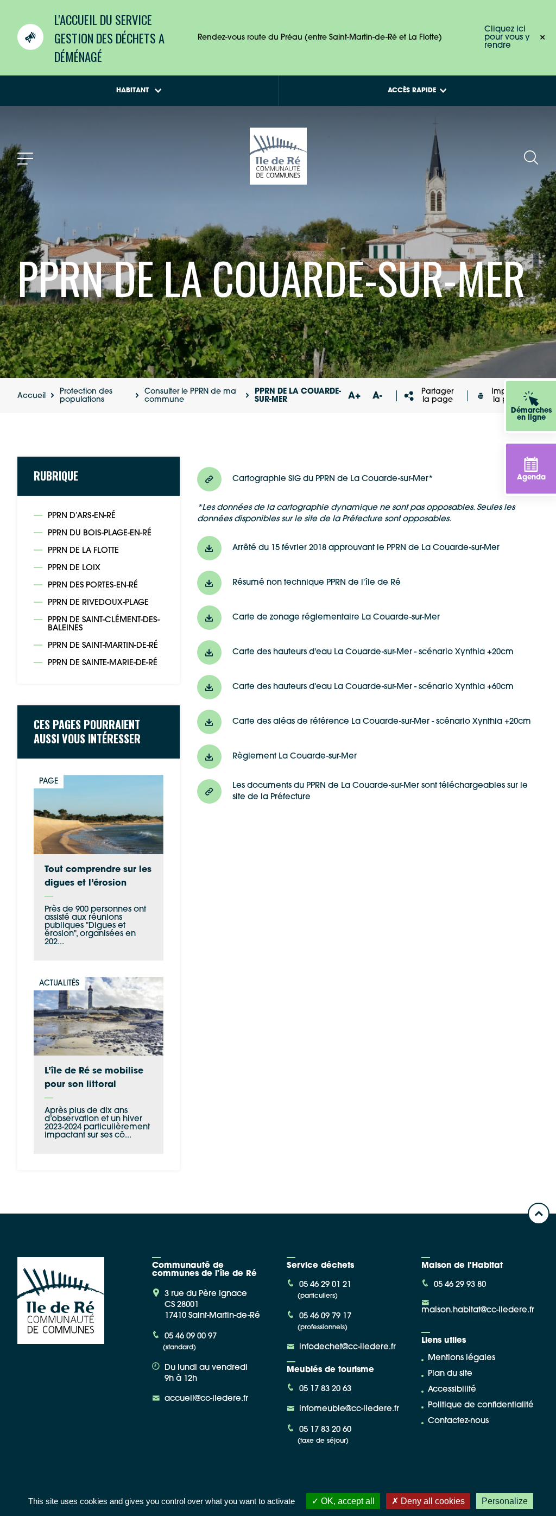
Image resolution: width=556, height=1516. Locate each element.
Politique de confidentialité (481, 1405)
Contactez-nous (458, 1421)
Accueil (31, 396)
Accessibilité (452, 1390)
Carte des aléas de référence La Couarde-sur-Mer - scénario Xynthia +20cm (381, 722)
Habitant (132, 90)
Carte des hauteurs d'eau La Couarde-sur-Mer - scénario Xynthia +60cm (373, 687)
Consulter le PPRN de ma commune (190, 396)
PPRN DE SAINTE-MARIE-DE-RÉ (102, 663)
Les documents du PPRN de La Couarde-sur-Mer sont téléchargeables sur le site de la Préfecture (380, 791)
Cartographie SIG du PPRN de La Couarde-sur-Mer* (332, 479)
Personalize (505, 1501)
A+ (355, 396)
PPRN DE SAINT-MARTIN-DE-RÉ (103, 646)
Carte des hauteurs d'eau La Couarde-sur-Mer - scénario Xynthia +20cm (373, 652)
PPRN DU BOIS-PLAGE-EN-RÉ (99, 533)
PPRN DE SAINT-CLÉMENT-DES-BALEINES (104, 624)
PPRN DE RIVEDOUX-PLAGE (98, 603)
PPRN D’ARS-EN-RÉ (82, 516)
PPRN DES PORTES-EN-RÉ (93, 586)
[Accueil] (278, 180)
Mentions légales (461, 1358)
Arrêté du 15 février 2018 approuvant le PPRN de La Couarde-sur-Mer (366, 548)
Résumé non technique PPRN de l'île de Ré (316, 583)
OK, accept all (347, 1501)
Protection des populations (86, 396)
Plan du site (450, 1374)
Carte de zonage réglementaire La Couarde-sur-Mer (336, 618)
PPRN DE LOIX (74, 568)
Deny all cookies (432, 1501)
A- (377, 396)
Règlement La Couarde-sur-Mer (294, 757)
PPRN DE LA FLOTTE (83, 551)
